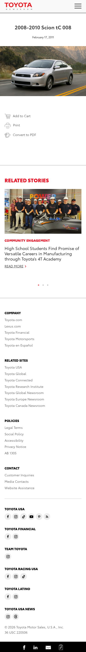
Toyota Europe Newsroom (24, 399)
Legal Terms (14, 427)
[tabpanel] (43, 230)
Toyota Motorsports (19, 338)
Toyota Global (15, 373)
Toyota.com (13, 319)
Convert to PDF (24, 134)
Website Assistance (19, 488)
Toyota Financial (17, 332)
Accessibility (14, 440)
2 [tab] (43, 284)
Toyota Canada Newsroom (25, 405)
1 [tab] (38, 284)
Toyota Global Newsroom (24, 392)
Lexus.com (13, 326)
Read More (14, 266)
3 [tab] (48, 284)
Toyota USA (13, 367)
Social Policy (14, 434)
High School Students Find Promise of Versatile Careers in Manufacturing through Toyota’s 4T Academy (42, 253)
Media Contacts (17, 481)
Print (16, 125)
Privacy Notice (15, 446)
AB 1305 (11, 453)
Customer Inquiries (19, 475)
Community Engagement (27, 240)
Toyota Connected (19, 380)
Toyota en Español (19, 345)
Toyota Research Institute (24, 386)
